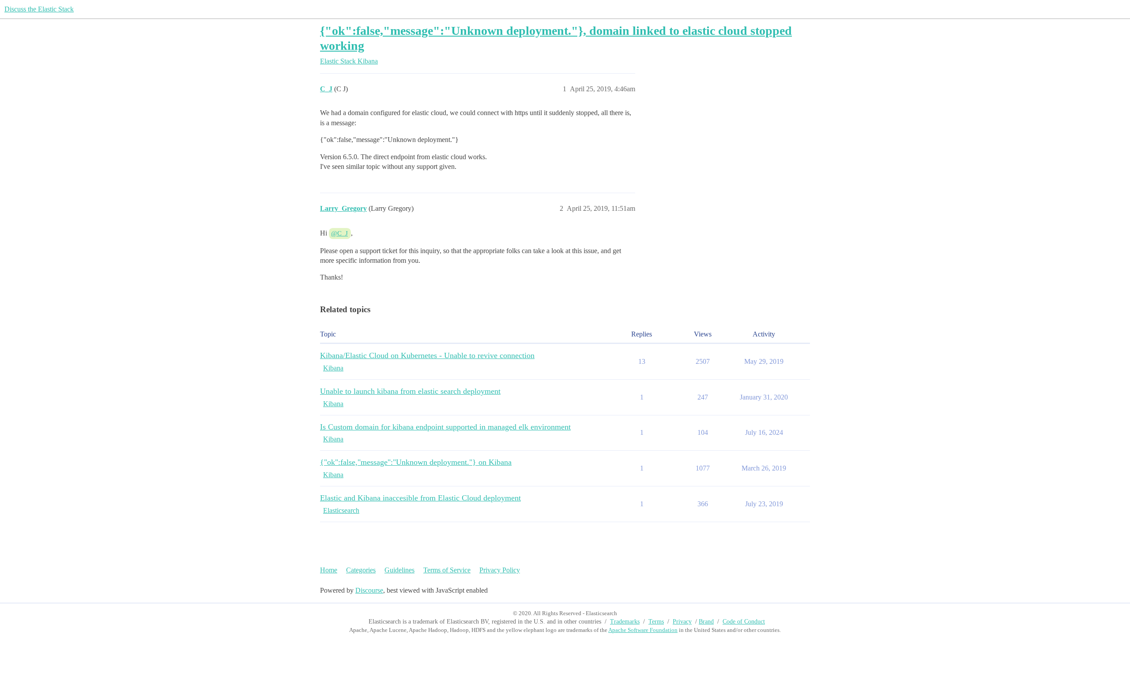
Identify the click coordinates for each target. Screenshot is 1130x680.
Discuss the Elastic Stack (39, 9)
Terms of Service (447, 570)
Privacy (682, 621)
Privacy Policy (499, 570)
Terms (656, 621)
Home (328, 570)
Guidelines (399, 570)
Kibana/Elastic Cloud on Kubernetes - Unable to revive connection (427, 355)
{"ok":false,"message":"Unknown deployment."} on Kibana (416, 462)
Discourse (369, 590)
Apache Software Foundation (643, 630)
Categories (361, 570)
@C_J (339, 233)
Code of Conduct (744, 621)
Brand (706, 621)
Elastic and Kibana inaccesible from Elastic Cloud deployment (420, 497)
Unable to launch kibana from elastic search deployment (410, 391)
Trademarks (625, 621)
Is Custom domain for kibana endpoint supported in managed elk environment (445, 426)
